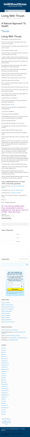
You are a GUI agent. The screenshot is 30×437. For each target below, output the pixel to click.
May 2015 (3, 352)
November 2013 (5, 390)
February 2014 (4, 384)
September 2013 (5, 395)
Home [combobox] (7, 11)
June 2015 (3, 350)
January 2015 (4, 360)
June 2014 (3, 375)
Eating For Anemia (5, 317)
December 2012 (5, 407)
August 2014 (4, 371)
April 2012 (3, 414)
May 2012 (3, 412)
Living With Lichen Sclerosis (11, 330)
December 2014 (5, 363)
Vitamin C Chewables (15, 190)
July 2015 (3, 348)
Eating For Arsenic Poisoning (7, 307)
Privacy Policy (4, 435)
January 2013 (4, 405)
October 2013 (4, 392)
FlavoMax (18, 192)
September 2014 (5, 369)
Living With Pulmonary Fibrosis (13, 335)
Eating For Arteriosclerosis (7, 304)
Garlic (22, 190)
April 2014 (3, 380)
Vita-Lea (12, 186)
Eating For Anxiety (5, 313)
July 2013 (3, 399)
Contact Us (12, 433)
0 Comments (8, 18)
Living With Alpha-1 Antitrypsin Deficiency (18, 337)
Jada (2, 330)
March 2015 (4, 356)
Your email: (3, 214)
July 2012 (3, 409)
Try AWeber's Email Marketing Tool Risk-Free (6, 422)
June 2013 (3, 401)
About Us (7, 433)
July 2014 (3, 373)
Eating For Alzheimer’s (6, 319)
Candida (12, 104)
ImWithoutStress (15, 4)
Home (2, 433)
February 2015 (4, 358)
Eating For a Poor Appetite (7, 309)
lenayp (2, 18)
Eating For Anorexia (5, 315)
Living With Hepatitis (13, 340)
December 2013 (5, 388)
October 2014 (4, 367)
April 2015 (3, 354)
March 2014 (4, 382)
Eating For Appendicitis (6, 311)
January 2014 (4, 386)
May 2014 (3, 377)
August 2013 (4, 397)
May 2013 (3, 403)
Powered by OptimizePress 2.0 (7, 431)
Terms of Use (19, 433)
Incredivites (18, 186)
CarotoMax (13, 192)
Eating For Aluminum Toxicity (7, 321)
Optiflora (3, 187)
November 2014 (5, 365)
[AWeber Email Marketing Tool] (6, 419)
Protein (23, 186)
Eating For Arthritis (5, 302)
